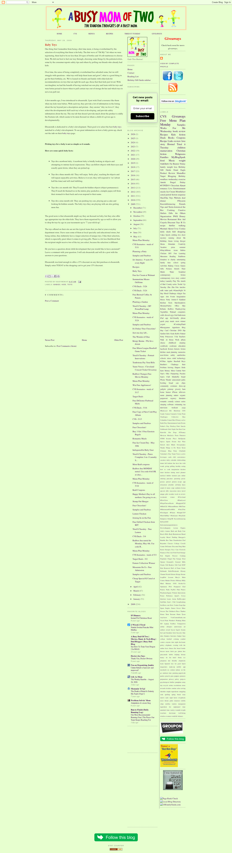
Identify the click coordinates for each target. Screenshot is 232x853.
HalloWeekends (173, 571)
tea (184, 404)
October (137, 216)
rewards (162, 688)
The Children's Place (173, 611)
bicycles (179, 633)
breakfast (182, 272)
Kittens (173, 574)
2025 (133, 138)
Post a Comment (52, 300)
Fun (175, 253)
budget (179, 636)
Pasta (176, 435)
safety (172, 355)
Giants (162, 565)
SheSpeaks (181, 438)
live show (181, 235)
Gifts (162, 269)
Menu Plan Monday (172, 122)
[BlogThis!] (49, 276)
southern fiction (180, 488)
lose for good (176, 664)
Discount (171, 222)
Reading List (133, 76)
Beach (162, 534)
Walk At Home (166, 340)
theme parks (169, 701)
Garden (163, 333)
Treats (179, 448)
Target (163, 176)
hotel (174, 657)
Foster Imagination (177, 296)
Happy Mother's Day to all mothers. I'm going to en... (145, 496)
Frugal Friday (178, 182)
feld (174, 231)
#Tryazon (181, 200)
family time (165, 262)
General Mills (180, 562)
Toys (69, 284)
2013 (133, 187)
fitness (171, 648)
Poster (162, 596)
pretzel (168, 482)
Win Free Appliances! (142, 385)
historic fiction (179, 349)
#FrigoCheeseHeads (167, 503)
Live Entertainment (176, 188)
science (177, 401)
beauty (183, 630)
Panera (162, 589)
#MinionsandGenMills (167, 509)
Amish (163, 182)
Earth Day (163, 423)
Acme (175, 250)
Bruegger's (181, 537)
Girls (168, 333)
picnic (183, 478)
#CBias (163, 361)
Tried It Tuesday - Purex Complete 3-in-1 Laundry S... (145, 457)
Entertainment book (174, 423)
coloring (176, 639)
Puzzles (182, 373)
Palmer (182, 333)
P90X (175, 216)
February (137, 594)
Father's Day (164, 426)
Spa (184, 605)
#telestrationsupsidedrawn (168, 525)
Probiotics (169, 596)
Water (172, 272)
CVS (75, 33)
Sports (168, 235)
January (136, 599)
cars (177, 383)
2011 (133, 195)
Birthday (163, 241)
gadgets (163, 389)
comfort (182, 639)
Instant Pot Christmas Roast (141, 618)
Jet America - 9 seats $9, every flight (143, 261)
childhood (172, 343)
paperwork (181, 673)
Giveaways (178, 116)
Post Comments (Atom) (66, 346)
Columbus (163, 420)
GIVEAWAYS (157, 33)
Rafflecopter (181, 599)
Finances (163, 552)
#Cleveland (181, 497)
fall (166, 463)
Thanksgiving (180, 309)
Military (178, 580)
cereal (162, 194)
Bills (166, 534)
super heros (173, 698)
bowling (163, 383)
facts (166, 648)
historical (178, 206)
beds (174, 633)
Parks (168, 589)
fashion (169, 463)
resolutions (177, 685)
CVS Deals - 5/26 (140, 286)
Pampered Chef (179, 586)
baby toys (117, 126)
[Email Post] (79, 282)
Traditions (181, 256)
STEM (162, 438)
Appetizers (176, 327)
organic (182, 395)
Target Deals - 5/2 (140, 558)
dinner (163, 200)
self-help (178, 485)
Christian (173, 330)
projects (182, 679)
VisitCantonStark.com (178, 617)
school (175, 262)
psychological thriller (167, 682)
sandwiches (181, 355)
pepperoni (164, 398)
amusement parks (178, 380)
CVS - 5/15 (137, 419)
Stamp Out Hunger (140, 501)
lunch (183, 664)
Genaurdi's (170, 562)
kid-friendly (174, 318)
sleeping (163, 404)
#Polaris (172, 512)
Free (163, 120)
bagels (178, 630)
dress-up (182, 386)
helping (177, 654)
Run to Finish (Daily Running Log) (140, 711)
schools (163, 358)
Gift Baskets (169, 565)
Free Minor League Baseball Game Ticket (145, 350)
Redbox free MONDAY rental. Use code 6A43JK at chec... (144, 471)
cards (170, 457)
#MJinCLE (163, 506)
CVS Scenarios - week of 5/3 (145, 554)
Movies (163, 219)
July (135, 228)
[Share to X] (52, 276)
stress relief (171, 358)
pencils (167, 676)
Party (162, 336)
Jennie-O (174, 299)
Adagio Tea (181, 293)
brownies (173, 636)
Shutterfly (175, 377)
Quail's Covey (180, 596)
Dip (184, 330)
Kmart (182, 185)
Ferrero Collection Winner (144, 563)
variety (172, 710)
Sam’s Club (171, 602)
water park (168, 290)
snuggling (182, 691)
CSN (183, 411)
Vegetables (164, 312)
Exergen (167, 549)
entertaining (181, 259)
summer (182, 247)
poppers (176, 676)
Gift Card (178, 565)
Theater (168, 380)
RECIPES (109, 33)
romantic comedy (167, 401)
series (183, 401)
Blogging (172, 176)
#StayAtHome (165, 250)
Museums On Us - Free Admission (142, 569)
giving (167, 466)
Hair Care (182, 429)
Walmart (173, 312)
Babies (57, 284)
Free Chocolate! (139, 427)
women (168, 716)
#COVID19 (165, 185)
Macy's (177, 577)
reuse (183, 685)
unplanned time (179, 707)
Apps (162, 296)
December (137, 207)
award (168, 630)
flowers (170, 349)
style (167, 698)
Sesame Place (171, 438)
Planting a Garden (140, 301)
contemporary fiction (172, 275)
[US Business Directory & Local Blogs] (116, 849)
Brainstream (177, 534)
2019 (133, 163)
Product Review (167, 173)
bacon (173, 630)
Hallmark (163, 571)
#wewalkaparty (165, 528)
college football (166, 639)
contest (182, 278)
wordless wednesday (169, 179)
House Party (165, 299)
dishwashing (181, 460)
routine (174, 688)
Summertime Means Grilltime (141, 281)
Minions (168, 583)
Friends (182, 203)
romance (163, 188)
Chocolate (175, 185)
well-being (181, 713)
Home (84, 340)
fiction (182, 134)
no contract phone (173, 670)
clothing (174, 235)
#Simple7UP (181, 512)
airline (162, 627)
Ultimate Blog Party (168, 451)
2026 (133, 134)
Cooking (171, 210)
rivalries (168, 688)
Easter (162, 549)
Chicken (163, 253)
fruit (176, 315)
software (170, 404)
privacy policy (174, 679)
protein (174, 482)
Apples (169, 361)
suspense (181, 194)
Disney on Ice (180, 420)
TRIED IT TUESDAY (132, 33)
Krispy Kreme (180, 574)
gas (176, 651)
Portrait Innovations (179, 593)
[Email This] (46, 276)
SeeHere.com (164, 605)
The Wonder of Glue (141, 336)
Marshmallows (180, 303)
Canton (167, 414)
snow (177, 321)
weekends (163, 497)
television (163, 407)
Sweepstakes (181, 445)
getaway (170, 389)
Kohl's (177, 333)
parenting (177, 478)
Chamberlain (177, 540)
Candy (162, 414)
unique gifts (164, 494)
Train (167, 614)
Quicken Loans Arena (168, 599)
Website (177, 197)
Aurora (167, 531)
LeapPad (163, 577)
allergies (169, 627)
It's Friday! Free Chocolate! (144, 328)
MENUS (91, 33)
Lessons (170, 577)
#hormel (163, 228)
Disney (182, 216)
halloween (181, 315)
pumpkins (178, 682)
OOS (174, 583)
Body (170, 534)
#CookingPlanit (179, 324)
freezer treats (164, 651)
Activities (163, 266)
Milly (183, 580)
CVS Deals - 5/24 (140, 290)
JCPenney (182, 432)
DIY (170, 253)
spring (183, 262)
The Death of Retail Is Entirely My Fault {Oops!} (142, 692)
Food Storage (181, 552)
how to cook (165, 469)
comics (162, 642)
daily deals (165, 231)
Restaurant (172, 219)
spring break (176, 694)
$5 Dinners (135, 615)
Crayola (163, 222)
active (183, 454)
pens (172, 676)
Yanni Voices (176, 454)
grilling (172, 466)
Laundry (169, 281)
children (181, 147)
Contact (131, 72)
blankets (167, 636)
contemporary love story (169, 278)
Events (183, 423)
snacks (163, 191)
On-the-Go (181, 583)
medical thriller (165, 475)
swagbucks (181, 698)
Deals (163, 137)
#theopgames (165, 327)
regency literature (178, 398)
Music (172, 160)
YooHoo (173, 624)
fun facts (176, 463)
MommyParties (166, 306)
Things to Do (171, 448)
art (184, 627)
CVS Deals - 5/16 (140, 407)
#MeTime (182, 506)
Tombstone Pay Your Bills (144, 362)
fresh (172, 651)
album (183, 340)
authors (162, 630)
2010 (133, 200)
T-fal (176, 336)
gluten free (181, 651)
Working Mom (180, 620)
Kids (64, 284)
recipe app (181, 482)
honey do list (165, 657)
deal (183, 197)
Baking (170, 266)
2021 (133, 154)
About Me (180, 238)
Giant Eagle (179, 169)
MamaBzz (181, 173)
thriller (172, 225)
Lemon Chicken (139, 513)
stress (179, 491)
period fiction (171, 194)
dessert (167, 315)
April (135, 586)
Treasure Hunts (175, 614)
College (176, 543)
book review (179, 131)
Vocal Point (164, 620)
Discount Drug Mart (179, 546)
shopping (181, 231)
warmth (177, 710)
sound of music (165, 488)
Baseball (177, 361)
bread (171, 383)
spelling (167, 694)
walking (181, 225)
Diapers (177, 367)
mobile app (181, 667)
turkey (162, 281)
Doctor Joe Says (138, 655)
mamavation (166, 150)
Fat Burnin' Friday (177, 163)
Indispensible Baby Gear (143, 449)
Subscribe (142, 116)
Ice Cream (171, 191)
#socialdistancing (167, 203)
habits (171, 654)
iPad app (164, 318)
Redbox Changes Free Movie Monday (142, 375)
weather (171, 494)
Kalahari (182, 299)
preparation (164, 679)
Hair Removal (165, 568)
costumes (173, 386)
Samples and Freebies (142, 255)
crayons (168, 642)
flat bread (177, 648)
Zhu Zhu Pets (173, 287)
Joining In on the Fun (142, 517)
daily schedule (171, 460)
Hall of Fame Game (178, 568)
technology (181, 358)
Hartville (163, 432)
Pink (178, 589)
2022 (133, 150)
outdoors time (167, 673)
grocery (178, 389)
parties (162, 676)
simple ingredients (172, 691)
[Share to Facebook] (55, 276)
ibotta (180, 657)
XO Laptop (164, 624)
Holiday (181, 176)
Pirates (183, 589)
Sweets (162, 611)
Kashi (168, 574)
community (164, 386)
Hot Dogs (172, 432)
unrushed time (165, 710)
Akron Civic (173, 228)
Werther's (172, 620)
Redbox (171, 309)
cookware (173, 346)
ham (183, 389)
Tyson (183, 448)
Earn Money (165, 370)
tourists (174, 704)
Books (171, 137)
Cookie (182, 228)
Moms (162, 244)
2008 (133, 604)
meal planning (172, 352)
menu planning (166, 395)
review (177, 141)
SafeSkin (163, 602)
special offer (164, 491)
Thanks (162, 448)
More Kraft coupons (141, 464)
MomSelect (180, 191)
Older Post (118, 340)
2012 (133, 191)
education (181, 346)
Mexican (163, 435)
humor (168, 392)
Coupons (181, 137)
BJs (170, 411)
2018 (133, 167)
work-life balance (177, 716)
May (135, 236)
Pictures (169, 269)
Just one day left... (140, 332)
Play (174, 281)
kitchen (163, 352)
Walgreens (180, 154)
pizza (173, 247)
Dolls (183, 367)
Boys (183, 361)
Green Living (173, 241)
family (163, 166)
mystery (163, 238)
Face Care (175, 549)
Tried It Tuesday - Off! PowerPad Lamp (142, 308)
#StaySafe (182, 515)
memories (181, 352)
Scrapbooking (180, 602)
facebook (163, 349)
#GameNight (178, 290)
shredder (163, 691)
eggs (172, 315)
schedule (171, 485)
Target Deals (138, 396)
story (183, 694)
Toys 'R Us (181, 222)
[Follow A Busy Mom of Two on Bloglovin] (173, 102)
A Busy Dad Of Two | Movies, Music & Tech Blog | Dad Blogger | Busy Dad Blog (143, 640)
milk (162, 290)
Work (177, 340)
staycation (173, 491)
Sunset (173, 608)
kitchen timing (170, 472)
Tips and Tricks (167, 206)
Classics (170, 543)
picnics (162, 482)
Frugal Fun (171, 559)
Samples (181, 124)
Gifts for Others (177, 213)
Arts (167, 296)
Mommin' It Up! (138, 688)
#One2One (181, 509)
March (136, 590)
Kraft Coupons (139, 490)
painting (175, 673)
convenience (181, 457)
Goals (172, 333)
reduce (171, 685)
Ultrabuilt (182, 451)
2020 (133, 158)
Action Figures (179, 528)
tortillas (167, 704)
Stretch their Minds (167, 445)
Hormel (171, 144)
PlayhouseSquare (166, 593)
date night (174, 642)
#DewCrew (164, 500)
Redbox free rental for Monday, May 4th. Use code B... (143, 543)
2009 (133, 204)
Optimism (163, 586)
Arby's (162, 531)
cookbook (164, 346)
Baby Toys (51, 45)
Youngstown (181, 624)
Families (164, 157)
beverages (163, 457)
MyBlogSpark (178, 157)
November (138, 211)
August (136, 224)
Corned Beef (171, 420)
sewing (183, 688)
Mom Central (176, 370)
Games (182, 266)
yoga (183, 407)
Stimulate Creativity (176, 244)
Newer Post (49, 340)
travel (183, 491)
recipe (162, 225)
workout (175, 407)
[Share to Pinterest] (58, 276)
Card (166, 330)
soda (161, 694)
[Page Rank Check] (169, 798)
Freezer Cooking (178, 556)
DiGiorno (168, 546)
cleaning (182, 343)
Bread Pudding (172, 537)
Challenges (164, 417)
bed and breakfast (166, 633)
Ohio (167, 373)
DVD (179, 330)
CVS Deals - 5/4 (139, 536)
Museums (163, 256)
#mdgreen (163, 519)
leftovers (182, 392)
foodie (183, 648)
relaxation (163, 485)
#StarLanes (174, 515)
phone (183, 318)
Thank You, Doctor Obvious (141, 658)
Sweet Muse (180, 608)
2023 (133, 146)
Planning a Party (140, 251)
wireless (163, 716)
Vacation (163, 247)
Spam (162, 608)
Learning (182, 253)
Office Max (180, 306)
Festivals (182, 549)
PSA (170, 586)
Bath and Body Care (178, 531)
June (135, 232)
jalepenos (163, 661)
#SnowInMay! (165, 515)
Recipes (164, 134)
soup (172, 488)
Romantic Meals (140, 438)
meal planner (180, 472)
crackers (163, 460)
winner (182, 321)
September (138, 220)
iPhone (174, 392)
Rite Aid (181, 219)
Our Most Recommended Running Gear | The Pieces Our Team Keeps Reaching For (142, 717)
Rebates (163, 309)
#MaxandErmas (173, 506)
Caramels (173, 414)
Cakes (162, 235)
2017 (133, 171)
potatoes (182, 676)
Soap (180, 605)
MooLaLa (170, 435)
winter (172, 497)
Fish (174, 552)
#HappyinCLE (180, 503)
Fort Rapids (165, 556)
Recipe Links (166, 141)
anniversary (178, 627)
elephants (168, 645)
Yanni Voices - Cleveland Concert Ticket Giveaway (145, 368)
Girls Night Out (173, 429)
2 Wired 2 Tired (138, 624)
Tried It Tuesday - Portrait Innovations (143, 357)
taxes (162, 701)
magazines (163, 667)
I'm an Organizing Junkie (142, 664)
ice (184, 657)
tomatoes (177, 701)
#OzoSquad (164, 512)
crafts (162, 315)
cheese (162, 343)
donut (162, 463)
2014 (133, 183)
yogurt (162, 324)
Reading (173, 256)
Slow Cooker (174, 605)
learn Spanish (165, 664)
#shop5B (170, 519)
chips (183, 383)
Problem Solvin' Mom (141, 700)
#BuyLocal (163, 411)
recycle (165, 685)
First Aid (170, 552)
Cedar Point (181, 414)
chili (174, 457)
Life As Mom (136, 676)
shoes (183, 485)
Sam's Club (165, 377)
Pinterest (182, 435)
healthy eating (181, 466)
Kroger (182, 241)
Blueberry (177, 411)
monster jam (176, 475)
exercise (181, 179)
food (162, 160)
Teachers (182, 336)
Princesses (169, 336)
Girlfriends (163, 429)
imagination (175, 469)
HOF (183, 565)
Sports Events (171, 441)
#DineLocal (181, 500)
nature (176, 395)
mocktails (163, 670)
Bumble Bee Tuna (166, 540)
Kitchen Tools (166, 303)
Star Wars (181, 441)
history (183, 654)
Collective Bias (178, 417)
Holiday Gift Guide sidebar (139, 80)
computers (181, 312)
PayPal (173, 589)
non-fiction (164, 355)
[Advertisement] (61, 320)
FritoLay (173, 426)
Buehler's (163, 364)
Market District (170, 580)
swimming (178, 404)
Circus (177, 266)
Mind (162, 583)
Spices (162, 441)
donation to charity (167, 259)
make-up (172, 667)
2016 (133, 175)
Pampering (175, 373)
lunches (182, 287)
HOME (59, 33)
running (171, 238)
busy (183, 636)
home (162, 392)
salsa (178, 688)
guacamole (163, 654)
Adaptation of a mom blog (141, 703)
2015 (133, 179)
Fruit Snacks (181, 426)
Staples (167, 608)
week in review (180, 494)
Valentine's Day (165, 454)
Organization (165, 216)
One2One (164, 197)
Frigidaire (163, 559)
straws (162, 698)
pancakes (170, 478)
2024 (133, 142)
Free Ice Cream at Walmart (144, 275)
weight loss (172, 166)
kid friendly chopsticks (176, 661)
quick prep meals (167, 321)
